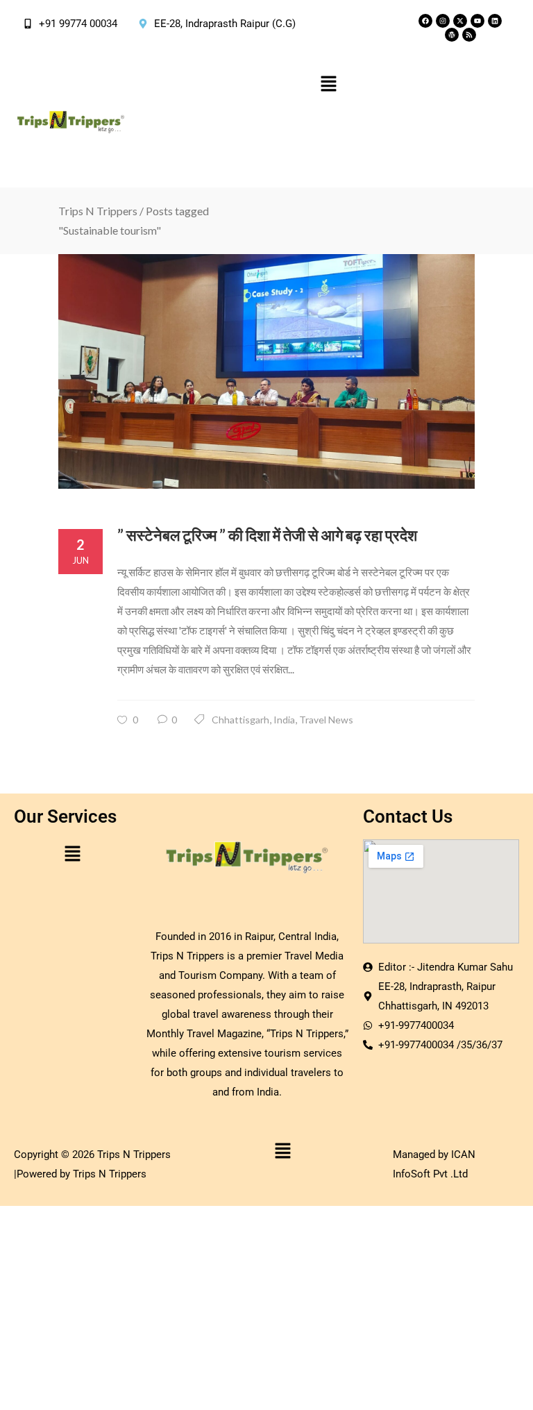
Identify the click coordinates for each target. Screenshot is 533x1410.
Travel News (326, 719)
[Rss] (469, 35)
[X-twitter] (460, 21)
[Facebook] (425, 21)
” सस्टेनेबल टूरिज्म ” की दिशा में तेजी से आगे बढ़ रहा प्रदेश (267, 535)
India (284, 719)
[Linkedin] (495, 21)
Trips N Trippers (97, 210)
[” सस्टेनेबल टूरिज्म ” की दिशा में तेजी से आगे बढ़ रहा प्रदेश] (266, 371)
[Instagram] (443, 21)
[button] (328, 84)
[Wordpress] (452, 35)
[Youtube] (477, 21)
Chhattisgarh (240, 719)
